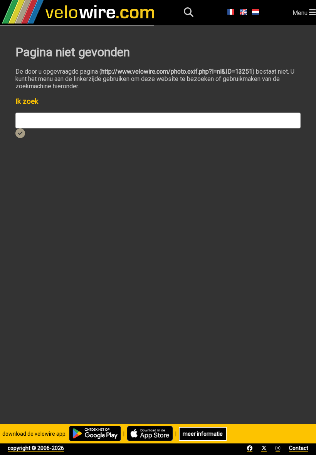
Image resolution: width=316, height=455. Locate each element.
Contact (298, 448)
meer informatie (203, 434)
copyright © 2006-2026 (36, 448)
